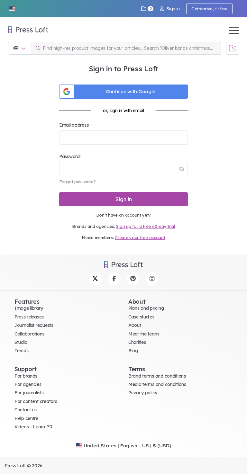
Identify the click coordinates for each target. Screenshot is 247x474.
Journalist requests (33, 325)
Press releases (29, 317)
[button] (12, 9)
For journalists (29, 393)
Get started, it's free (209, 8)
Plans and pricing (146, 308)
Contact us (25, 410)
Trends (21, 350)
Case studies (141, 317)
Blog (133, 350)
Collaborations (29, 334)
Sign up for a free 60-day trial (145, 226)
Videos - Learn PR (33, 427)
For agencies (27, 384)
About (134, 325)
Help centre (26, 418)
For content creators (35, 401)
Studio (20, 342)
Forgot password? (77, 181)
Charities (137, 342)
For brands (25, 376)
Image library (28, 308)
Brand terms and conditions (157, 376)
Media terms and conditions (157, 384)
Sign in (173, 9)
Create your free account (140, 237)
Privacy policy (142, 393)
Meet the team (143, 334)
